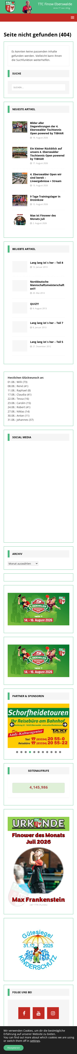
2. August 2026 (40, 223)
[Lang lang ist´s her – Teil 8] (19, 266)
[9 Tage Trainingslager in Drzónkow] (19, 200)
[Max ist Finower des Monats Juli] (19, 219)
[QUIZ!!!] (19, 308)
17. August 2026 (40, 163)
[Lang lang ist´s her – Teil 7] (19, 327)
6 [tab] (39, 752)
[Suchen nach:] (38, 87)
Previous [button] (12, 725)
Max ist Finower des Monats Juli (43, 217)
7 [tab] (43, 752)
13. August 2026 (40, 185)
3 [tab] (26, 752)
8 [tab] (47, 752)
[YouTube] (38, 1013)
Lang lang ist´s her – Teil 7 (46, 323)
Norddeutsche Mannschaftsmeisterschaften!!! (47, 285)
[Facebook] (24, 1013)
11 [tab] (60, 752)
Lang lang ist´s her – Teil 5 (46, 342)
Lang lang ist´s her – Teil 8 (46, 262)
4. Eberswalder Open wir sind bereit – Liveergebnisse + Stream (45, 177)
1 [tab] (17, 752)
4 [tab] (30, 752)
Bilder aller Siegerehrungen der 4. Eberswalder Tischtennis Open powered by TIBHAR (47, 128)
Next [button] (64, 725)
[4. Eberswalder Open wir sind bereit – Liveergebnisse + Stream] (19, 178)
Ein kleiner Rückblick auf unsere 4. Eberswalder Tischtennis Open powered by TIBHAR (47, 154)
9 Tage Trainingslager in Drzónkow (45, 198)
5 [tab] (34, 752)
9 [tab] (51, 752)
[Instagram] (53, 1013)
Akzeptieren (13, 1047)
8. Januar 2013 (39, 327)
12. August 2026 (40, 204)
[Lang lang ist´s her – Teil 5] (19, 346)
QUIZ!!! (34, 304)
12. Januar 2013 (40, 267)
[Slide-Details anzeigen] (38, 726)
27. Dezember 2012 (42, 346)
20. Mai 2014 (39, 293)
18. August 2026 (40, 137)
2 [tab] (21, 752)
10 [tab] (56, 752)
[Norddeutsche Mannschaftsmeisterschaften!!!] (19, 285)
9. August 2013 (40, 308)
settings (35, 1041)
